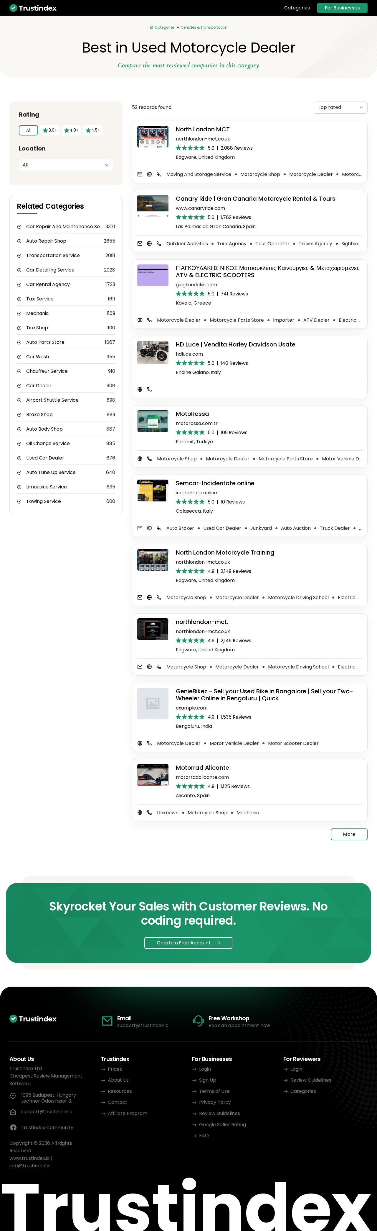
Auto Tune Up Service (51, 472)
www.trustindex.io (29, 1158)
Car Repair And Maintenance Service (65, 227)
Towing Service (43, 501)
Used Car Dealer (45, 458)
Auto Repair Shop (46, 241)
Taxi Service (40, 299)
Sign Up (207, 1080)
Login (205, 1069)
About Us (118, 1080)
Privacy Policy (215, 1102)
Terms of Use (214, 1091)
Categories (297, 8)
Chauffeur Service (47, 371)
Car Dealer (39, 386)
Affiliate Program (127, 1113)
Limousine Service (46, 487)
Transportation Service (53, 256)
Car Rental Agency (48, 284)
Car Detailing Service (50, 270)
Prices (115, 1069)
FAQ (204, 1135)
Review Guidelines (219, 1113)
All (28, 130)
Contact (117, 1102)
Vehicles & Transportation (204, 27)
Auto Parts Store (45, 342)
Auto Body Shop (44, 429)
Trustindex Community (47, 1127)
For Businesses (342, 7)
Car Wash (37, 357)
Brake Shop (39, 415)
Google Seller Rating (222, 1124)
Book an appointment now (239, 1025)
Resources (120, 1091)
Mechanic (37, 313)
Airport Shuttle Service (52, 400)
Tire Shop (37, 328)
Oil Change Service (48, 444)
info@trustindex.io (30, 1165)
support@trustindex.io (142, 1025)
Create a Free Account (184, 942)
